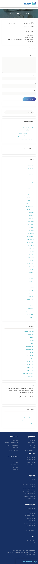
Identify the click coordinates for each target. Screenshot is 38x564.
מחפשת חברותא (29, 352)
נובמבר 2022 (30, 236)
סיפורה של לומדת (29, 361)
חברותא (31, 337)
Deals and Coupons (27, 421)
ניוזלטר (31, 358)
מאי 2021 (31, 290)
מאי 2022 (31, 254)
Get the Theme (29, 415)
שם (34, 76)
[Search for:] (19, 112)
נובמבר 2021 (30, 272)
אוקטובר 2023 (30, 204)
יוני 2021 (31, 287)
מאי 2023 (31, 218)
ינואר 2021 (31, 302)
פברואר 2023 (30, 227)
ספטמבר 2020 (29, 314)
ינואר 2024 (30, 195)
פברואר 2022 (30, 263)
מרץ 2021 (31, 296)
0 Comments (28, 26)
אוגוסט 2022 (30, 245)
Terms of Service (28, 418)
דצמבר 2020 (30, 305)
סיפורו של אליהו (29, 130)
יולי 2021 (31, 284)
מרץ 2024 (30, 189)
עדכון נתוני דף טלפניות (28, 373)
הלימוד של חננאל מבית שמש (26, 139)
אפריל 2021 (30, 293)
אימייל (34, 83)
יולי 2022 (31, 248)
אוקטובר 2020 (29, 311)
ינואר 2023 (30, 230)
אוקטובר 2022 (30, 239)
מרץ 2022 (31, 260)
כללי (32, 343)
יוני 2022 (31, 251)
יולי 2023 (31, 212)
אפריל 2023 (30, 221)
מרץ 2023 (30, 224)
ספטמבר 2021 (30, 278)
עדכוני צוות (30, 376)
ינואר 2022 (30, 266)
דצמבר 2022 (30, 233)
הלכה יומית (30, 334)
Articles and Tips (28, 424)
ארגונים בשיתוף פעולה (28, 331)
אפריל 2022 (30, 257)
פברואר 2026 (30, 165)
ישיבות (31, 340)
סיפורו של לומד (29, 367)
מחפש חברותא (29, 346)
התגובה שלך (32, 56)
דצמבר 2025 (30, 171)
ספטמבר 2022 (29, 242)
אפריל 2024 (30, 186)
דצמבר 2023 (30, 198)
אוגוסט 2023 (30, 210)
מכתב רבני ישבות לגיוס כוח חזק (25, 136)
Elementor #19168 (28, 127)
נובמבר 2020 (30, 308)
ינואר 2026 (30, 168)
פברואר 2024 (30, 192)
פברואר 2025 (30, 177)
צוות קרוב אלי (27, 23)
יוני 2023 (31, 215)
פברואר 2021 (30, 299)
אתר (35, 90)
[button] (12, 3)
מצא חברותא (27, 561)
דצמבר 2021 (30, 269)
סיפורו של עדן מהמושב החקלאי (26, 133)
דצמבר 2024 (30, 180)
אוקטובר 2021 (30, 275)
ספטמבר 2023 (29, 207)
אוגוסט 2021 (30, 281)
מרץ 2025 (31, 174)
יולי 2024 (31, 183)
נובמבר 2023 (30, 201)
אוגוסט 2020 (30, 317)
